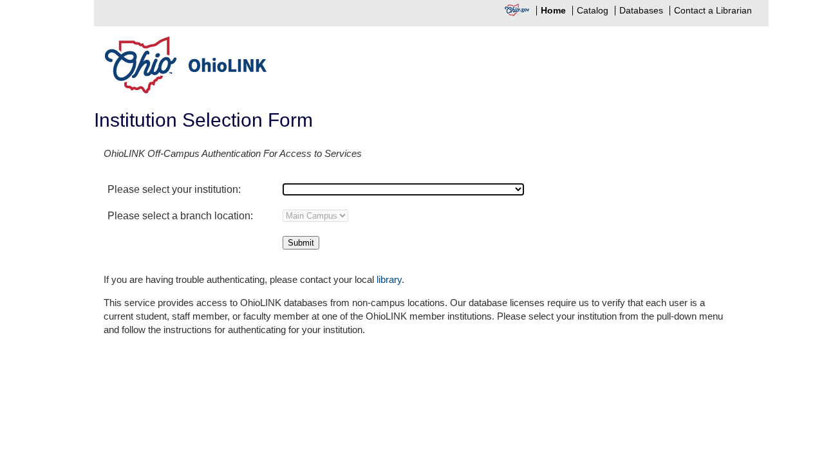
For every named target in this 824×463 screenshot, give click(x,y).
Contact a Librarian (713, 10)
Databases (641, 10)
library (389, 279)
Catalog (592, 10)
